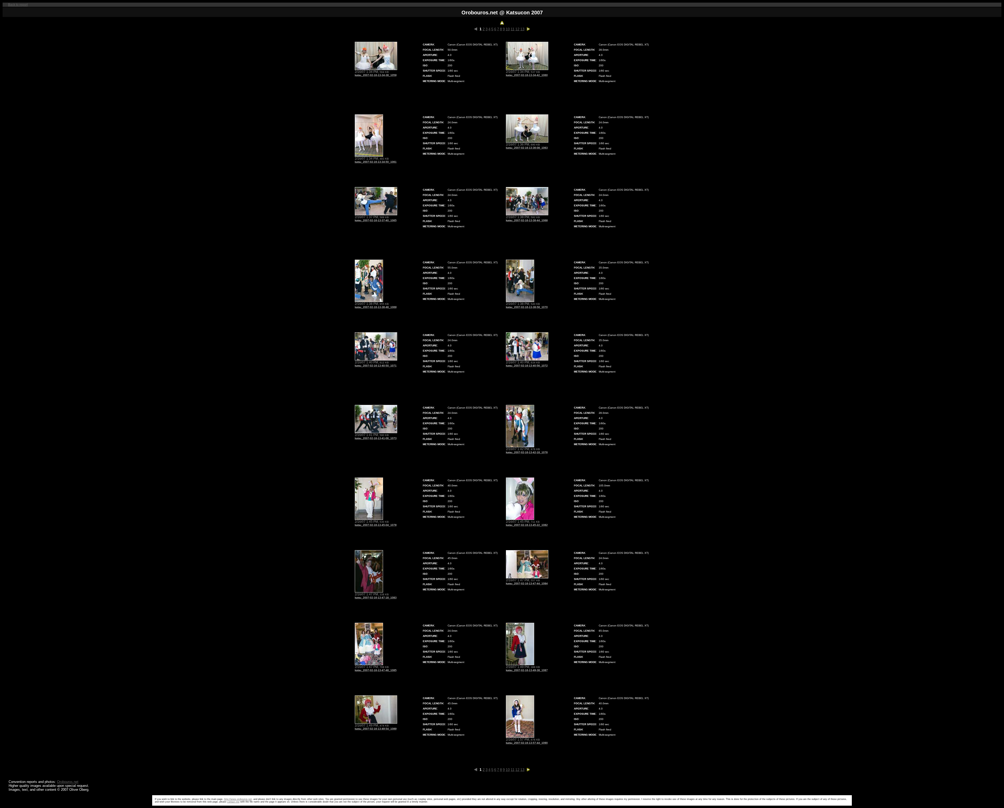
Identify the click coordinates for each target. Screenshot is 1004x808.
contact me (233, 801)
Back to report (18, 5)
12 (517, 29)
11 (513, 29)
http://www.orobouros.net (238, 799)
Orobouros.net (67, 782)
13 (522, 29)
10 (508, 29)
